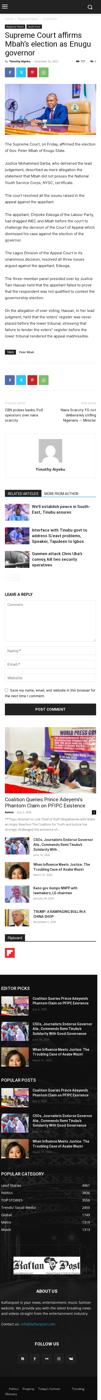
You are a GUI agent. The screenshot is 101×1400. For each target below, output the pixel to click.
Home (9, 19)
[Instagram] (59, 1358)
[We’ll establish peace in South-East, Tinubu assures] (17, 512)
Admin (9, 812)
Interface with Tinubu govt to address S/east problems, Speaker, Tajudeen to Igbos (59, 536)
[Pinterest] (32, 72)
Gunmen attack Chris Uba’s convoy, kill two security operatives (57, 559)
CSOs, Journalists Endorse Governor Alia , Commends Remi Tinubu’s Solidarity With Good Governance (62, 1029)
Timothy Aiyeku (19, 61)
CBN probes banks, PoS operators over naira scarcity (24, 415)
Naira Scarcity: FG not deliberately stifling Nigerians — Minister (78, 415)
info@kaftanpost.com (38, 1324)
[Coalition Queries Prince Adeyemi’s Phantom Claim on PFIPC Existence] (50, 760)
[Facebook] (10, 72)
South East (50, 19)
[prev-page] (8, 577)
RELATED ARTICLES (23, 494)
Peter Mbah (26, 352)
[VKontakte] (71, 1358)
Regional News (28, 19)
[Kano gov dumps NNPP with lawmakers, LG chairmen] (17, 894)
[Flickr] (46, 1358)
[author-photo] (50, 462)
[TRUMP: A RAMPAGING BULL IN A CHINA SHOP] (17, 917)
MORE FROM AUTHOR (61, 494)
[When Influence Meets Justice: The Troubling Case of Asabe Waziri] (17, 870)
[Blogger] (22, 1358)
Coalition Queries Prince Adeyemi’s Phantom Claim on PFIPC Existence (45, 803)
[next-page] (16, 577)
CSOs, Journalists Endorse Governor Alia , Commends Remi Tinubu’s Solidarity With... (63, 845)
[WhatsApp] (44, 72)
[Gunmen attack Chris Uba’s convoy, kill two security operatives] (17, 559)
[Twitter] (21, 72)
